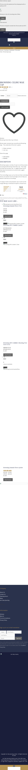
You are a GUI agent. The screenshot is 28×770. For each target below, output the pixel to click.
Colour (2, 95)
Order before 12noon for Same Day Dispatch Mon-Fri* (14, 32)
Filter (2, 195)
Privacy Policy (3, 620)
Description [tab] (6, 156)
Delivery (2, 614)
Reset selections (22, 95)
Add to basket (5, 107)
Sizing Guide (4, 101)
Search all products (14, 40)
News (1, 598)
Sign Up (18, 638)
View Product (8, 216)
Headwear (12, 50)
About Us (2, 592)
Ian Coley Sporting (4, 600)
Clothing (6, 50)
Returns (2, 616)
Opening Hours (4, 596)
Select (2, 18)
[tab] (5, 158)
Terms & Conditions (5, 618)
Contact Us (3, 594)
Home (1, 50)
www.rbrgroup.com (5, 760)
